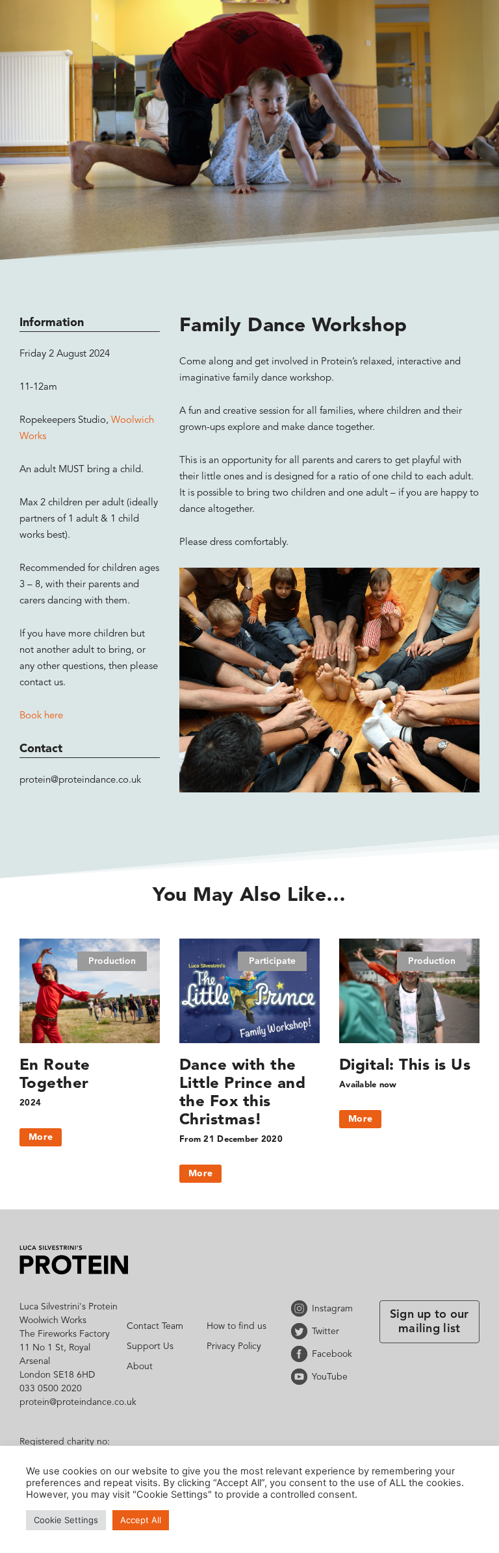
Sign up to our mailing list (429, 1322)
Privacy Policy (234, 1346)
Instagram (301, 1308)
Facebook (301, 1354)
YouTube (301, 1377)
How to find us (236, 1326)
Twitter (301, 1331)
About (140, 1366)
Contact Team (155, 1326)
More (41, 1137)
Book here (41, 716)
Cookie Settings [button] (66, 1520)
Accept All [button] (140, 1520)
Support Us (150, 1346)
